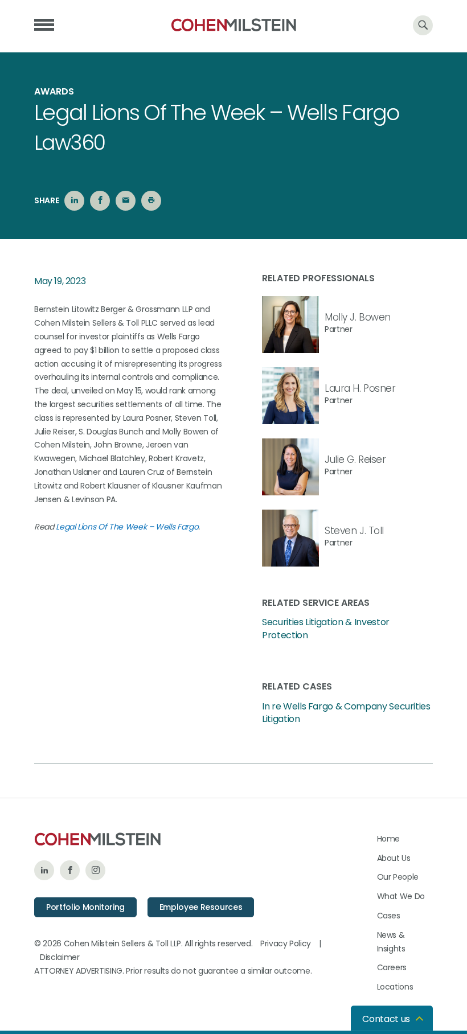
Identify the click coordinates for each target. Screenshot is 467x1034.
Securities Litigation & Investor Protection (326, 628)
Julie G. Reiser (355, 459)
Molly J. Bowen (358, 317)
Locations (395, 986)
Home (388, 838)
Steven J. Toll (354, 530)
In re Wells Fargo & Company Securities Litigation (346, 712)
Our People (398, 877)
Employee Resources (201, 907)
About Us (394, 858)
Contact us (386, 1018)
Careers (392, 967)
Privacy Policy (285, 943)
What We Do (401, 896)
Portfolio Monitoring (85, 907)
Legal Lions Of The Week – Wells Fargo (127, 526)
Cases (388, 915)
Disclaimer (60, 957)
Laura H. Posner (360, 388)
